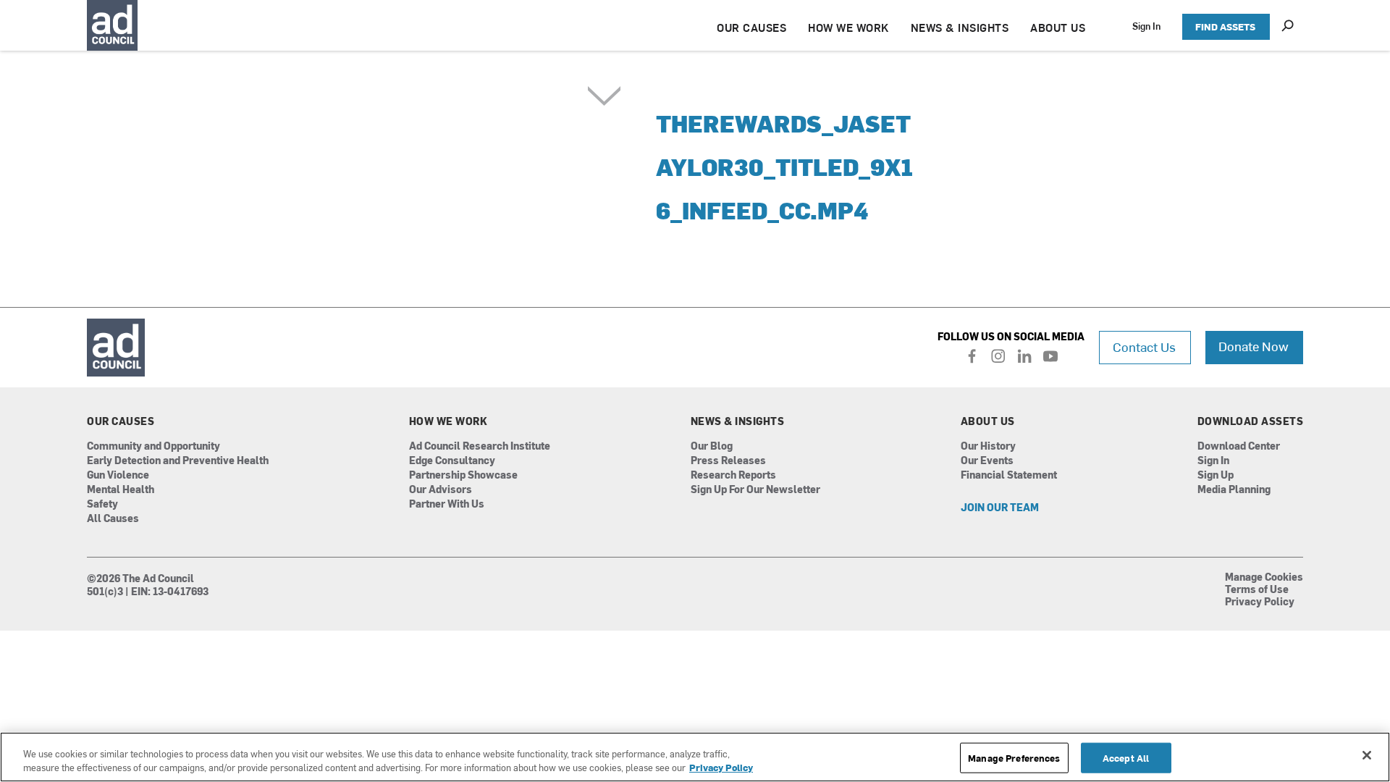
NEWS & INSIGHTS (960, 27)
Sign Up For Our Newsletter (755, 489)
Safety (102, 504)
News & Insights (738, 421)
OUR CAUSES (751, 27)
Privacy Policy (1259, 602)
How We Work (448, 421)
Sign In (1146, 26)
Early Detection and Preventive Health (178, 460)
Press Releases (728, 460)
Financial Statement (1009, 475)
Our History (988, 446)
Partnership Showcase (463, 475)
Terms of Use (1257, 590)
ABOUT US (1057, 27)
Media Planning (1234, 489)
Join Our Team (1000, 508)
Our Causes (120, 421)
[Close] (1367, 755)
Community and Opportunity (153, 446)
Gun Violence (118, 475)
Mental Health (120, 489)
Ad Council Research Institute (479, 446)
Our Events (987, 460)
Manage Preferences (1014, 758)
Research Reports (733, 475)
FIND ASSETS (1225, 26)
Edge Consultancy (452, 460)
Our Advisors (440, 489)
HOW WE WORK (848, 27)
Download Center (1238, 446)
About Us (988, 421)
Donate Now (1253, 346)
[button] (746, 184)
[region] (695, 757)
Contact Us (1144, 346)
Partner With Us (446, 504)
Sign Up (1215, 475)
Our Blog (712, 446)
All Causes (113, 518)
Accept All (1126, 758)
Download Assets (1250, 421)
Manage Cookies (1264, 578)
